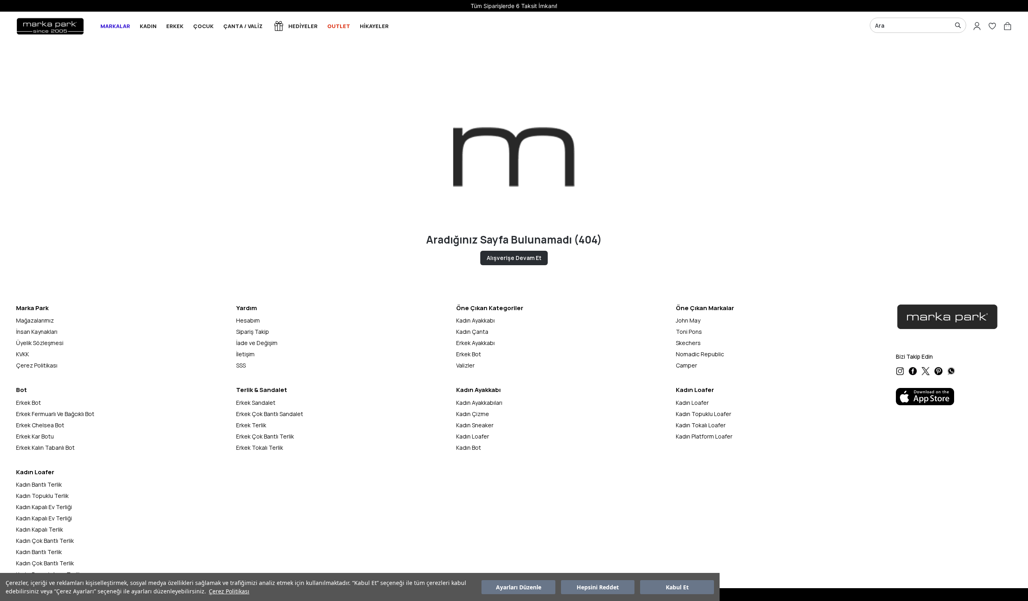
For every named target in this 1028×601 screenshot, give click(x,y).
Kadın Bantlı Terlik (39, 484)
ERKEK (175, 26)
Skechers (688, 343)
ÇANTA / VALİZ (243, 26)
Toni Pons (689, 331)
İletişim (245, 354)
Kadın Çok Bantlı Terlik (45, 540)
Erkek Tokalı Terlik (259, 447)
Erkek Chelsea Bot (40, 425)
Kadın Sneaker (475, 425)
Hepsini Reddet (598, 587)
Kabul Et (677, 587)
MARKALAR (115, 26)
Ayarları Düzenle (518, 587)
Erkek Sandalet (255, 402)
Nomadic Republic (700, 354)
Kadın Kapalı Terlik (39, 529)
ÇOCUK (203, 26)
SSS (241, 365)
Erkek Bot (468, 354)
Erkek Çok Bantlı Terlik (265, 436)
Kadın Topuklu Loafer (703, 414)
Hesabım (248, 320)
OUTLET (338, 26)
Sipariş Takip (252, 331)
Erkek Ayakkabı (475, 343)
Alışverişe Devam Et (514, 258)
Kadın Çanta (472, 331)
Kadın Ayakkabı (475, 320)
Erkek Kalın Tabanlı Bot (45, 447)
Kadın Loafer (472, 436)
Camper (686, 365)
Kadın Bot (468, 447)
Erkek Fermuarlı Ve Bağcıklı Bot (55, 414)
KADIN (148, 26)
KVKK (22, 354)
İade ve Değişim (256, 343)
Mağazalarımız (35, 320)
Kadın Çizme (472, 414)
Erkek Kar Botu (35, 436)
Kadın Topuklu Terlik (42, 495)
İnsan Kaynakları (36, 331)
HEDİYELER (303, 26)
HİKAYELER (374, 26)
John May (688, 320)
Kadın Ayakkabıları (479, 402)
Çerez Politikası (229, 591)
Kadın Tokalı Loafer (701, 425)
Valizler (465, 365)
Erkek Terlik (251, 425)
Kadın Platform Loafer (704, 436)
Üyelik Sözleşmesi (39, 343)
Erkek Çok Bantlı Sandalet (269, 414)
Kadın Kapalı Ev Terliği (44, 507)
